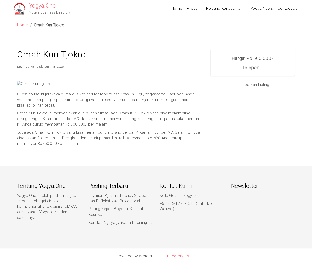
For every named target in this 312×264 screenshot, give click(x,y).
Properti (194, 8)
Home (176, 8)
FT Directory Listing (179, 256)
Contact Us (287, 8)
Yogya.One (42, 5)
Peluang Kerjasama (223, 8)
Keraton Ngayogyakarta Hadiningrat (120, 222)
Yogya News (262, 8)
